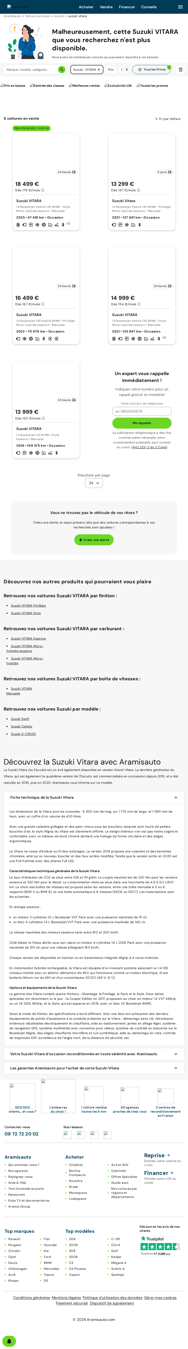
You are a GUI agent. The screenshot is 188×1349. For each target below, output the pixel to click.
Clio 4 (115, 1245)
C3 (71, 1263)
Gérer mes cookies (160, 1297)
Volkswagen (17, 1269)
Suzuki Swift (20, 719)
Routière (76, 1181)
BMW (48, 1263)
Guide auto (120, 1183)
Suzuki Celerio (21, 726)
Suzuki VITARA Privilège (28, 605)
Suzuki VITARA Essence (28, 638)
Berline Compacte (77, 1173)
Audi (12, 1275)
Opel (12, 1257)
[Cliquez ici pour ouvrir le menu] (180, 7)
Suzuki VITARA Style (26, 613)
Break (73, 1187)
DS (46, 1281)
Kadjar (116, 1257)
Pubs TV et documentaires (29, 1200)
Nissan (13, 1281)
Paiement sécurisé (72, 1303)
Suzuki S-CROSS (23, 734)
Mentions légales (66, 1297)
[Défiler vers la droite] (126, 69)
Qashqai (117, 1275)
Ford (47, 1257)
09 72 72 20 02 (22, 1134)
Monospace (78, 1193)
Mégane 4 (118, 1263)
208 (72, 1239)
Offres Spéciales (124, 1177)
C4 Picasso (77, 1269)
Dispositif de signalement (112, 1303)
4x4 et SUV (120, 1165)
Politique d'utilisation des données (112, 1297)
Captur (74, 1275)
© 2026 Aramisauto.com (94, 1319)
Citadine (76, 1165)
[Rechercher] (61, 69)
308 (72, 1251)
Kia (46, 1251)
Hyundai (50, 1245)
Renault (14, 1239)
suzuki (59, 16)
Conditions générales (31, 1297)
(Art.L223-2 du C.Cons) (149, 447)
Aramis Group (19, 1206)
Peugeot (14, 1245)
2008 (73, 1245)
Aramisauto (12, 16)
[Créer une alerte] (9, 1341)
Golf (114, 1251)
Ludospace (77, 1199)
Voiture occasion (38, 16)
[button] (99, 69)
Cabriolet (118, 1171)
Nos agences (18, 1171)
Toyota (49, 1275)
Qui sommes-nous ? (23, 1165)
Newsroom (16, 1194)
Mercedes (51, 1269)
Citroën (14, 1251)
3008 (73, 1257)
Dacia (12, 1263)
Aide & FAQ (17, 1183)
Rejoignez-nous (20, 1177)
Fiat (47, 1239)
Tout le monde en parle (26, 1189)
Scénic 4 (117, 1269)
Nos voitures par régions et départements (124, 1193)
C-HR (115, 1239)
